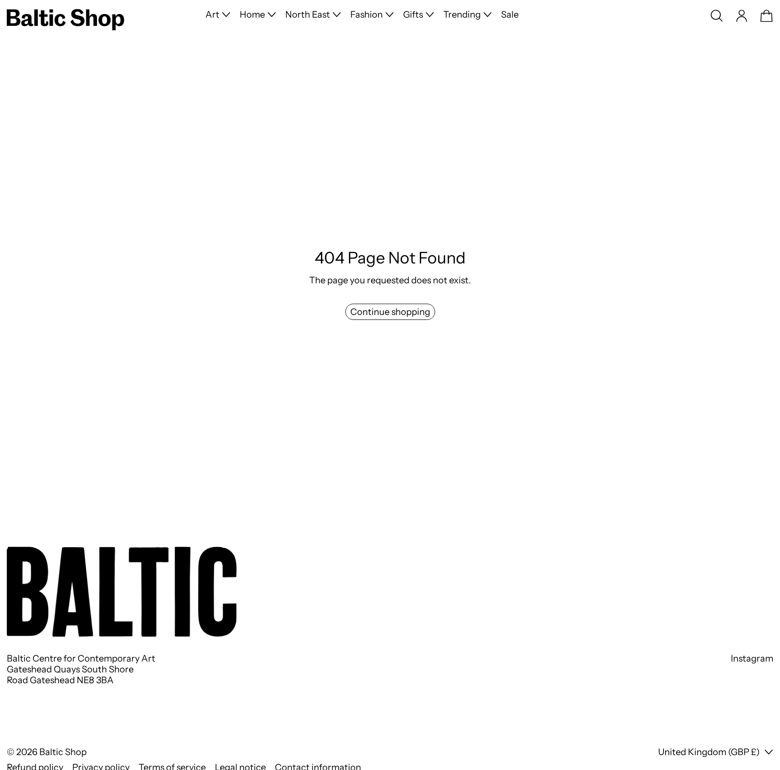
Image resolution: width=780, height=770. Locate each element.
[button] (717, 16)
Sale (510, 14)
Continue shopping (390, 311)
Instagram (752, 658)
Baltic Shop (63, 752)
